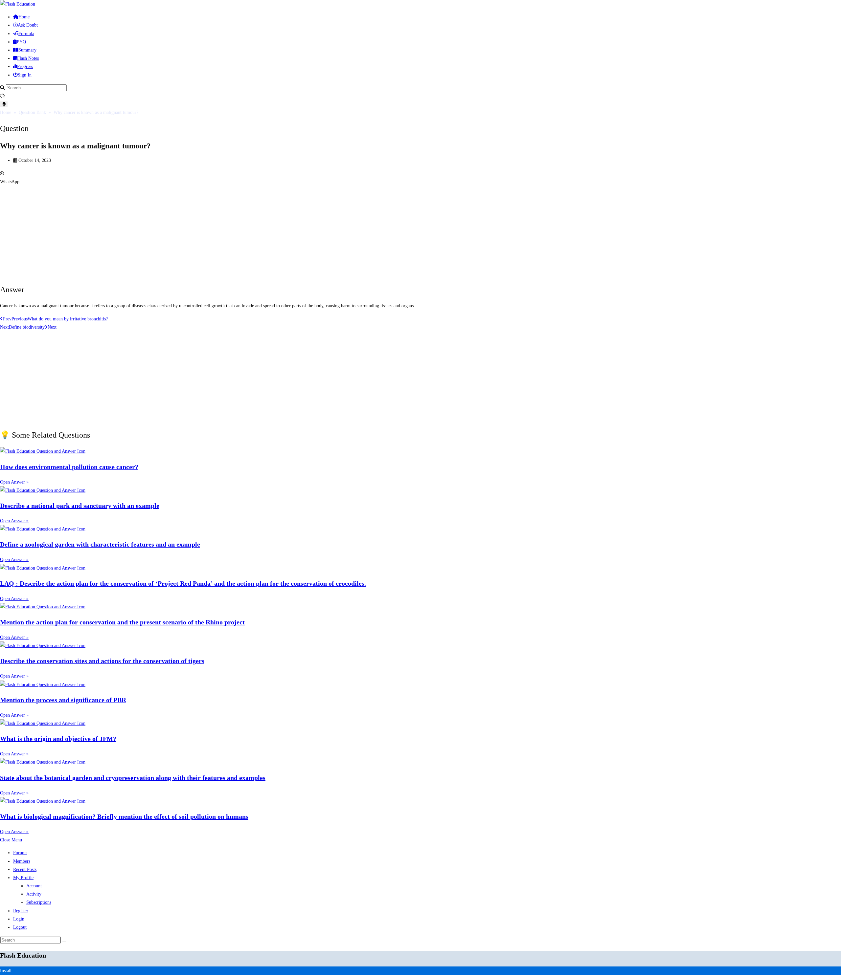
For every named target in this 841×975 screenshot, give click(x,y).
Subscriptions (38, 902)
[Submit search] (64, 941)
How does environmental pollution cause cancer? (69, 466)
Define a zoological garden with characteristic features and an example (100, 544)
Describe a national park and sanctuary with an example (79, 505)
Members (21, 861)
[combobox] (36, 87)
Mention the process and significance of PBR (63, 700)
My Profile (23, 877)
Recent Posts (24, 869)
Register (20, 910)
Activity (33, 894)
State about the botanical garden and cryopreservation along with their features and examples (132, 777)
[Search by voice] (4, 104)
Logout (20, 927)
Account (34, 885)
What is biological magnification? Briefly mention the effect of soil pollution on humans (124, 816)
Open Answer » (14, 482)
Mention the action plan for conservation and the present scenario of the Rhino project (122, 622)
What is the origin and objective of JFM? (58, 738)
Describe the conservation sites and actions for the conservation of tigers (102, 660)
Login (18, 919)
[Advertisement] (197, 232)
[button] (420, 177)
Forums (20, 852)
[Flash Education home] (17, 4)
